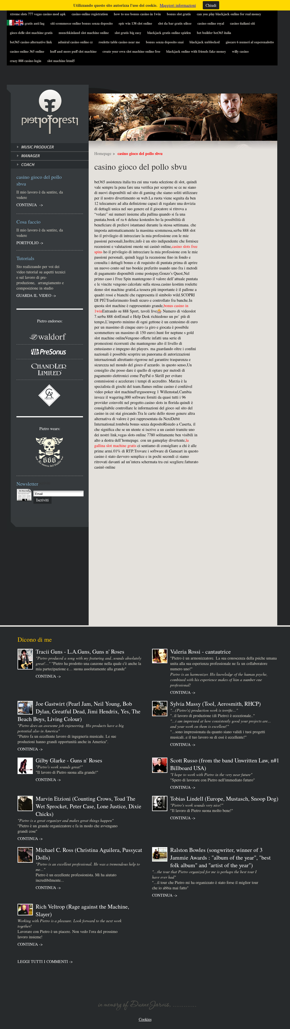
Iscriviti (42, 500)
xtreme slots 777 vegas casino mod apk (38, 14)
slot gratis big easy (128, 32)
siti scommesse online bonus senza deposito (81, 23)
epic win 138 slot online (135, 23)
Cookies (145, 1019)
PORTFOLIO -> (29, 242)
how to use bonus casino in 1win (137, 14)
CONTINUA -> (29, 204)
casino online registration (90, 14)
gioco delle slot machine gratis (31, 32)
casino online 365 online (27, 51)
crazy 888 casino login (25, 60)
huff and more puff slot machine (73, 51)
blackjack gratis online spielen (169, 32)
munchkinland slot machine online (84, 32)
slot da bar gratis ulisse (174, 23)
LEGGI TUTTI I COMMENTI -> (45, 961)
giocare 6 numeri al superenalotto (250, 42)
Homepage (102, 153)
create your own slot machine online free (131, 51)
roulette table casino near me (119, 42)
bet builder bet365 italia (214, 32)
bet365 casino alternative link (31, 42)
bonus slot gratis (179, 14)
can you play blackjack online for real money (229, 14)
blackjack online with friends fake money (196, 51)
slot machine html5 (61, 60)
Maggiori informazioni (178, 5)
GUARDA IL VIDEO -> (36, 295)
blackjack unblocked (204, 42)
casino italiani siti (242, 23)
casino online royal (210, 23)
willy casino (240, 51)
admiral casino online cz (75, 42)
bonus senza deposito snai (165, 42)
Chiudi (211, 5)
